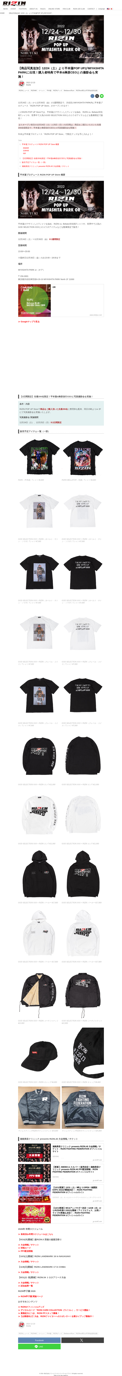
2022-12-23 (30, 83)
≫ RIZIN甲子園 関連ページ (30, 1296)
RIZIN (28, 85)
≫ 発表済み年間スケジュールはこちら (35, 1234)
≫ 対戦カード (24, 1248)
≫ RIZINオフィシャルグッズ (31, 1307)
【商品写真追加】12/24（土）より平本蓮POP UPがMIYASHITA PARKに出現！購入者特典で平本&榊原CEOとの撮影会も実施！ (61, 72)
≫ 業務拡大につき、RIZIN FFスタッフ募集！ (38, 1313)
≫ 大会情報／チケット (28, 1245)
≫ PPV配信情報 (25, 1251)
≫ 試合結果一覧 (25, 1286)
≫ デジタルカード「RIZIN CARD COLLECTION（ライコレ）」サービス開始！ (54, 1310)
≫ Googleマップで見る (29, 322)
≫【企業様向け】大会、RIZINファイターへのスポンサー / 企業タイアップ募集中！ (56, 1316)
